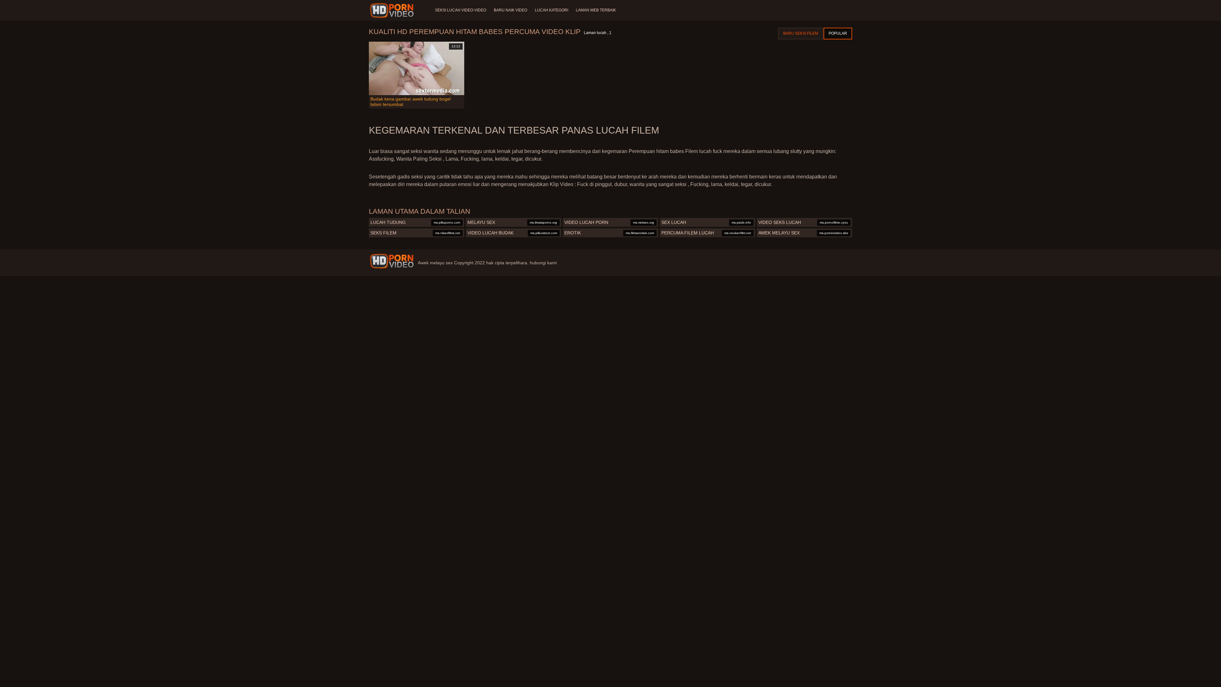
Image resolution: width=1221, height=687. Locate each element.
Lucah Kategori (551, 10)
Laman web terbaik (596, 10)
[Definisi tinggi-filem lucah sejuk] (393, 10)
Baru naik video (510, 10)
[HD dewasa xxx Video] (392, 261)
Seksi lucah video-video (460, 10)
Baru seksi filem (800, 33)
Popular (838, 33)
